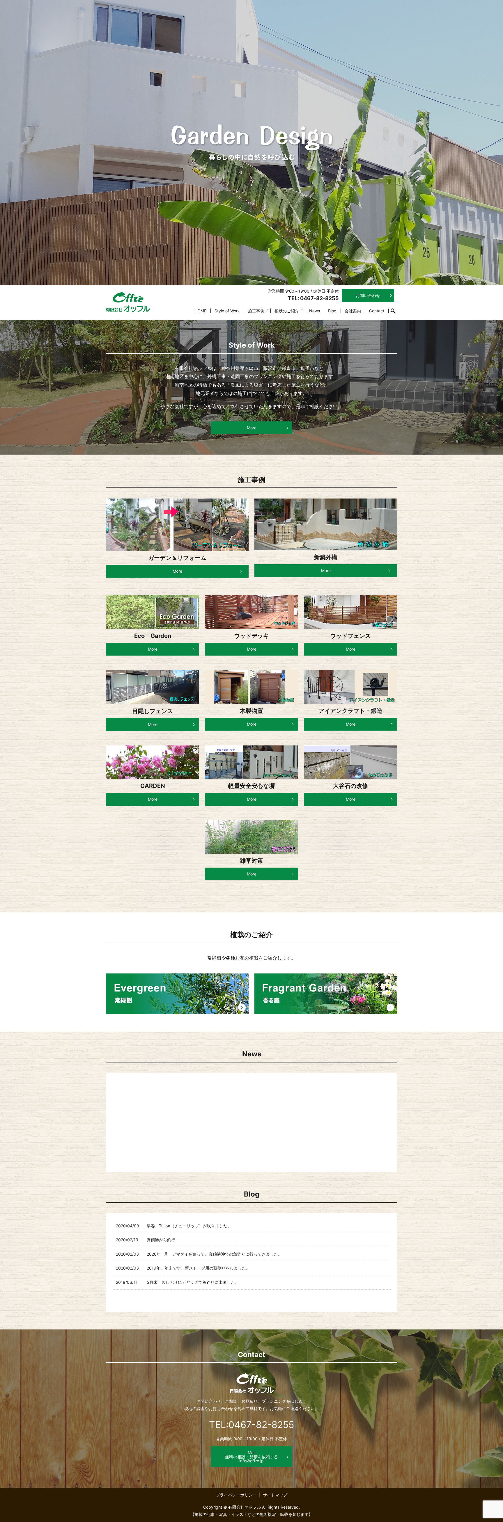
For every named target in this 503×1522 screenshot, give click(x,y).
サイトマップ (275, 1494)
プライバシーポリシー (236, 1494)
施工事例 (256, 310)
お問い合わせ (368, 295)
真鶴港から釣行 (161, 1239)
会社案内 (353, 310)
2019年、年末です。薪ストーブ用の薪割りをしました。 (198, 1267)
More (251, 427)
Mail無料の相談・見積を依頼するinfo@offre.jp (251, 1456)
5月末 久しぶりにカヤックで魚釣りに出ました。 (193, 1282)
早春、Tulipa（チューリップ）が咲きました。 (189, 1225)
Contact (376, 310)
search (395, 311)
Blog (332, 310)
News (314, 310)
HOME (200, 310)
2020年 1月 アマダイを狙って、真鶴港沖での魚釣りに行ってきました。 (214, 1254)
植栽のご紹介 (286, 310)
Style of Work (227, 310)
